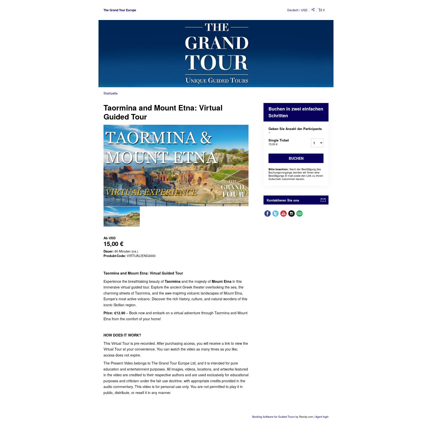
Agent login (321, 416)
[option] (122, 216)
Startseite (111, 93)
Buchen (296, 158)
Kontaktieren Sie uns (283, 200)
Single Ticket (278, 142)
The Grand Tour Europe (120, 10)
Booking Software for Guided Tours (274, 416)
